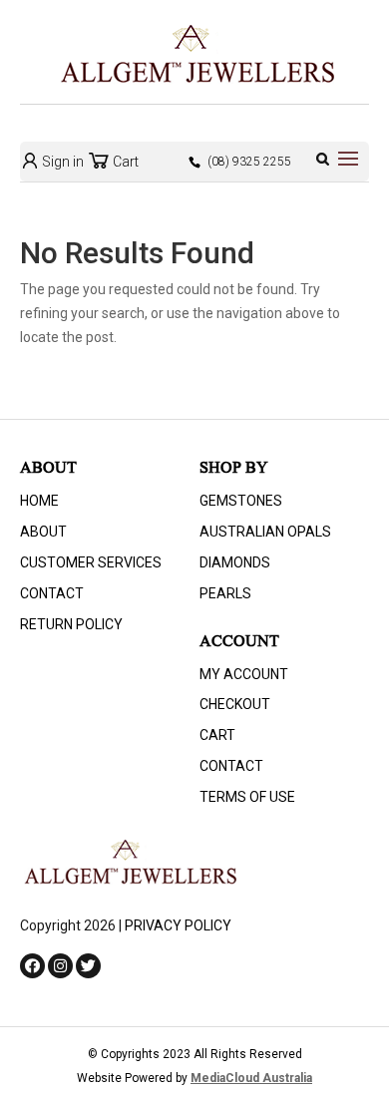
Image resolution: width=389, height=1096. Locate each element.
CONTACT (52, 593)
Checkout (234, 704)
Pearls (225, 593)
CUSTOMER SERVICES (91, 562)
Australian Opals (265, 532)
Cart (124, 162)
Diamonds (234, 562)
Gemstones (240, 501)
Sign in (61, 162)
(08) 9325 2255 (249, 162)
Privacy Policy (178, 925)
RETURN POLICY (71, 624)
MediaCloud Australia (251, 1078)
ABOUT (43, 532)
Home (39, 501)
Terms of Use (247, 797)
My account (243, 674)
